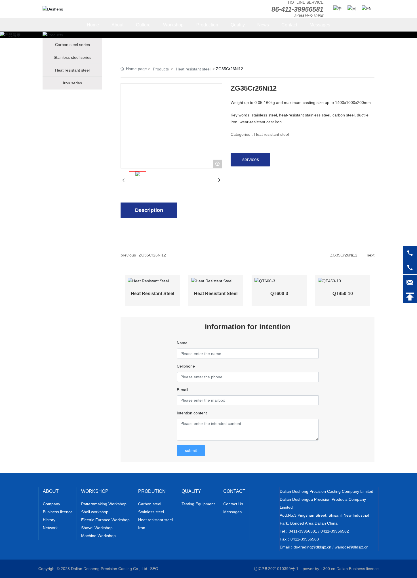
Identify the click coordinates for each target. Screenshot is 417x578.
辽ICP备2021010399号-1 (276, 568)
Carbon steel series (72, 44)
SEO (154, 568)
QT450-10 (342, 293)
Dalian (342, 568)
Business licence (364, 568)
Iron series (72, 83)
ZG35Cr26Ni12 (152, 255)
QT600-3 (279, 293)
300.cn (329, 568)
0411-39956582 (335, 531)
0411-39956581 (303, 531)
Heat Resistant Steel (152, 293)
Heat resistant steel (72, 70)
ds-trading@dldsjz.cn (312, 547)
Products (161, 69)
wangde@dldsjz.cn (351, 547)
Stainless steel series (72, 57)
